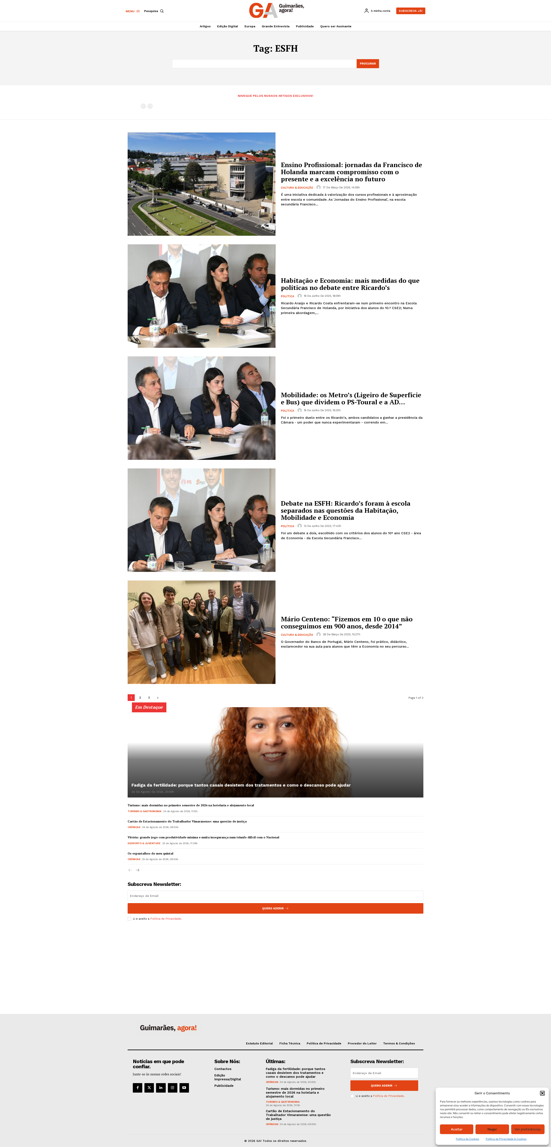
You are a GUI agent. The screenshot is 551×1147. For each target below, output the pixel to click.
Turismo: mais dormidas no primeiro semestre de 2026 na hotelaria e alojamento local (191, 805)
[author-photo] (319, 187)
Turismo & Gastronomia (144, 811)
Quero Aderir (273, 908)
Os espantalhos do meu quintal (150, 853)
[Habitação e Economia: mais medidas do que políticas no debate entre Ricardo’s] (202, 296)
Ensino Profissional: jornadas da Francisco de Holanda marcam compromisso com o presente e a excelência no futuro (351, 171)
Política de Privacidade (165, 918)
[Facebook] (137, 1088)
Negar (492, 1129)
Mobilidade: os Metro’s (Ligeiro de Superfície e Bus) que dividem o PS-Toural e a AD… (351, 398)
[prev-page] (143, 106)
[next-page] (157, 697)
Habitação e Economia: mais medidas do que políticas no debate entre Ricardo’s (350, 284)
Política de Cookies (467, 1139)
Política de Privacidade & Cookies (506, 1139)
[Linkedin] (161, 1088)
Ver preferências (528, 1129)
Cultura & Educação (297, 187)
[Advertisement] (275, 956)
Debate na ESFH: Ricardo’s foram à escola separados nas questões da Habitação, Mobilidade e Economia (345, 510)
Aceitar (457, 1129)
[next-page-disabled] (150, 106)
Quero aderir (381, 1085)
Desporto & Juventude (144, 843)
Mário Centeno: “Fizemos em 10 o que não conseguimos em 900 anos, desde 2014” (347, 622)
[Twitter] (149, 1088)
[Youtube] (184, 1088)
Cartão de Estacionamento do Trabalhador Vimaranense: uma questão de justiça (187, 821)
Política (287, 296)
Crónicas (134, 827)
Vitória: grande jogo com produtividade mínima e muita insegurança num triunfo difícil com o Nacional (203, 837)
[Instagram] (172, 1088)
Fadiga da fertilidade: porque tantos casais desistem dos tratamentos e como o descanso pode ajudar (241, 785)
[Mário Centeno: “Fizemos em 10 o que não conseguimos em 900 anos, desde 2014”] (202, 632)
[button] (542, 1093)
